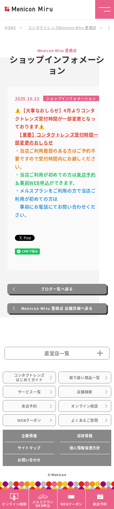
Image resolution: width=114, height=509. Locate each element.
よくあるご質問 (84, 420)
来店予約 (29, 406)
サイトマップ (29, 448)
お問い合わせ (29, 460)
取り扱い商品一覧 (84, 377)
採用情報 (84, 435)
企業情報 (29, 435)
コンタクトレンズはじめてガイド (29, 377)
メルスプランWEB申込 (43, 503)
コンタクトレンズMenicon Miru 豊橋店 (62, 27)
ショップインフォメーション (71, 98)
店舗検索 (84, 392)
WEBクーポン (29, 420)
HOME (10, 27)
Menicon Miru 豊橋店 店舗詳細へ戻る (57, 308)
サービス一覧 (29, 392)
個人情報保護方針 (85, 448)
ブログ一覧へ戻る (57, 289)
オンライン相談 (84, 406)
